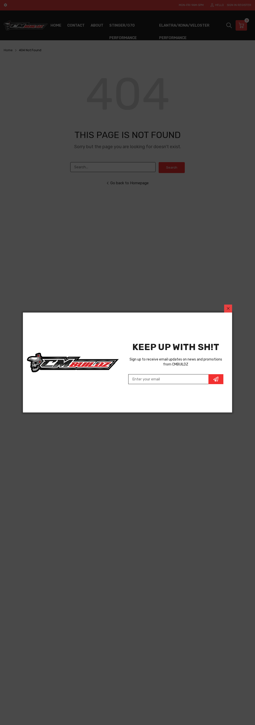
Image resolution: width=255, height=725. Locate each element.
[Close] (228, 309)
